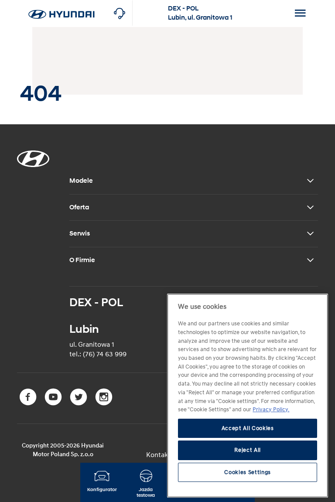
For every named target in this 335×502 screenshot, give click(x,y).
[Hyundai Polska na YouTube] (54, 403)
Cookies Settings (247, 472)
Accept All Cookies (248, 428)
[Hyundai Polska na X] (80, 403)
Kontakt (158, 455)
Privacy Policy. (271, 409)
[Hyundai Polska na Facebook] (29, 403)
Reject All (247, 450)
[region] (247, 396)
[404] (61, 4)
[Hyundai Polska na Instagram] (104, 403)
